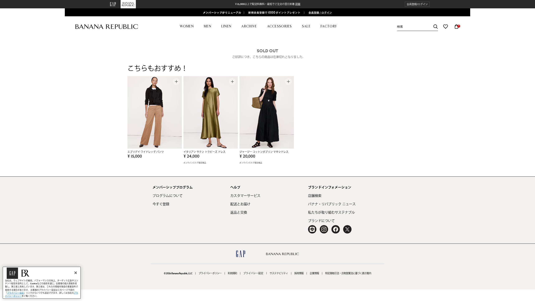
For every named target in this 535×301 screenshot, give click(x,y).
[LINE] (312, 229)
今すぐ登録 (161, 204)
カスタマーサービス (245, 196)
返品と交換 (238, 212)
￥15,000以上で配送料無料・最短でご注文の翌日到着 (267, 4)
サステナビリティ (279, 273)
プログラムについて (168, 196)
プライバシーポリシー (210, 273)
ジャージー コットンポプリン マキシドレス (263, 152)
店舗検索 (314, 196)
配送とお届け (240, 204)
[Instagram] (324, 229)
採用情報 (298, 273)
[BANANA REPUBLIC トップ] (106, 26)
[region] (42, 283)
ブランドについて (321, 221)
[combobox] (417, 26)
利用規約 (232, 273)
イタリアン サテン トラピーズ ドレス (204, 152)
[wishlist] (445, 26)
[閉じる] (75, 272)
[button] (417, 4)
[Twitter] (347, 229)
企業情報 (314, 273)
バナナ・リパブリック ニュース (332, 204)
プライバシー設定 (253, 273)
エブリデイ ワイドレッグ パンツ (145, 152)
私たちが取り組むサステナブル (331, 212)
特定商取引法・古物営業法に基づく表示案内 (348, 273)
